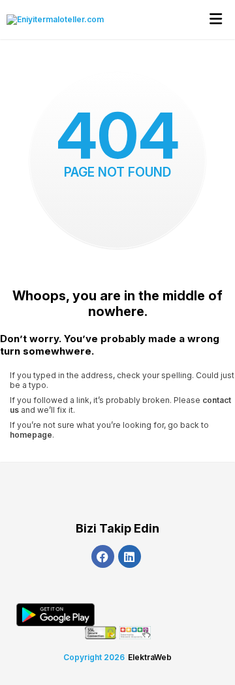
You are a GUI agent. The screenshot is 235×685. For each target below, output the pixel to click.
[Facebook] (102, 556)
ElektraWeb (150, 657)
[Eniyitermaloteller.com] (52, 19)
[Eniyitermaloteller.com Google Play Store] (55, 614)
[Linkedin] (129, 556)
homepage (31, 435)
